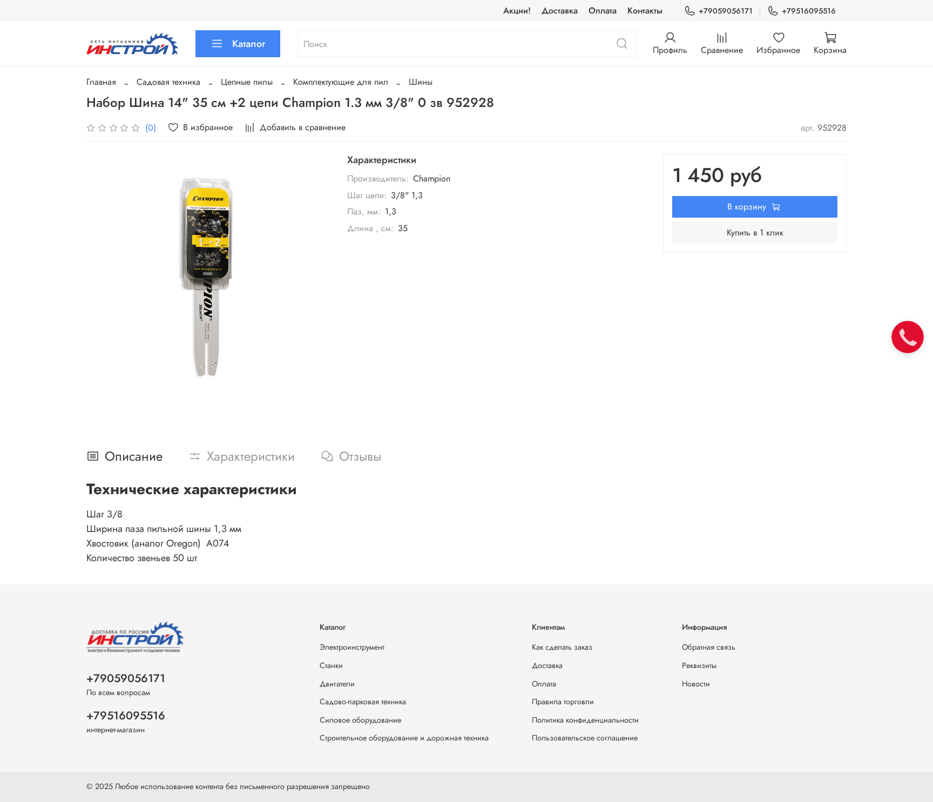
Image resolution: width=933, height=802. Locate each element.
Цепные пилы (247, 82)
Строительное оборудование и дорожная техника (404, 737)
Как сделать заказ (562, 647)
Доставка (560, 10)
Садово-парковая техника (363, 701)
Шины (420, 82)
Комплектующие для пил (340, 82)
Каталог (248, 44)
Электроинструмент (352, 647)
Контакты (644, 10)
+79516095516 (809, 10)
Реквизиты (699, 665)
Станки (331, 665)
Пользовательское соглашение (585, 737)
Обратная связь (708, 647)
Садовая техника (168, 82)
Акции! (517, 10)
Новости (696, 683)
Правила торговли (563, 701)
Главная (101, 82)
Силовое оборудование (360, 720)
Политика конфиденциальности (585, 720)
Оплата (603, 10)
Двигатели (337, 683)
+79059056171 (726, 10)
